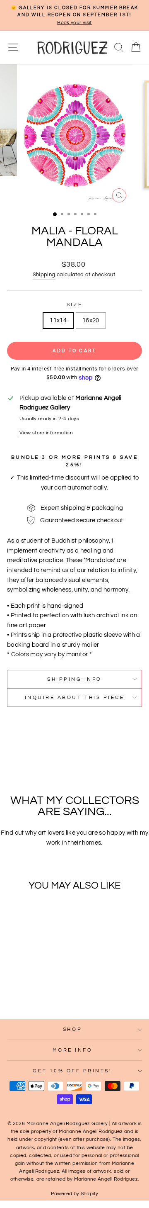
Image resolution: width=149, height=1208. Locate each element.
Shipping (44, 275)
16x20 (90, 320)
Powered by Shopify (75, 1193)
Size (74, 304)
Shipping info (74, 679)
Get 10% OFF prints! (72, 1070)
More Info (73, 1049)
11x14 (58, 320)
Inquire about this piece (75, 697)
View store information (46, 432)
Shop (72, 1029)
